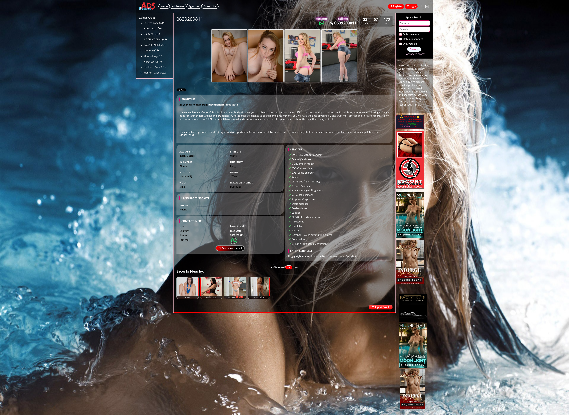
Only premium (410, 34)
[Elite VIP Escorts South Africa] (410, 187)
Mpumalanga (151, 56)
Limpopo (149, 50)
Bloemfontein (216, 104)
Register (398, 6)
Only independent (412, 39)
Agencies (194, 6)
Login (413, 6)
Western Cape (151, 72)
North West (150, 61)
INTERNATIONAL (153, 39)
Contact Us (209, 6)
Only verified (409, 43)
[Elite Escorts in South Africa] (413, 321)
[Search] (421, 6)
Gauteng (148, 34)
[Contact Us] (427, 6)
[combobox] (414, 23)
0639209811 (345, 22)
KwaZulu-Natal (152, 45)
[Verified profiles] (410, 128)
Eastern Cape (151, 23)
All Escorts (178, 6)
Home (164, 6)
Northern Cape (152, 67)
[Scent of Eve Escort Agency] (410, 283)
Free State (232, 104)
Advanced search (415, 54)
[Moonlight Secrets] (410, 237)
